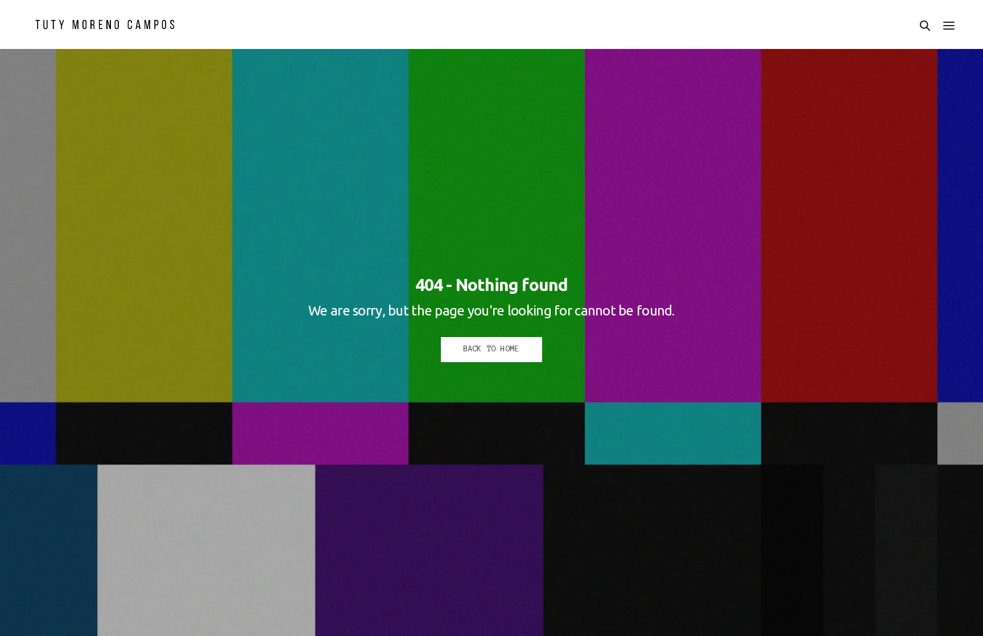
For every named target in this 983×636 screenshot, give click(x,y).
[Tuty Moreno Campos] (105, 24)
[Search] (925, 25)
